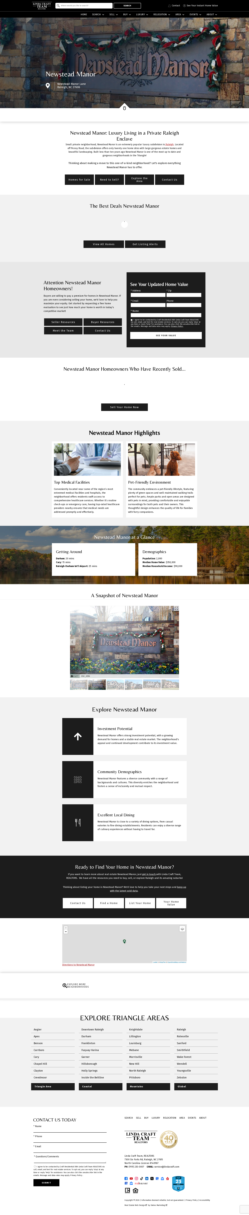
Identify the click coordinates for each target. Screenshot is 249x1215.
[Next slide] (177, 642)
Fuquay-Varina (90, 1050)
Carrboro (39, 1050)
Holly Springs (89, 1070)
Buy (146, 1118)
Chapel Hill (40, 1063)
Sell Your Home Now (124, 407)
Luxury (156, 1118)
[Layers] (182, 929)
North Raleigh (137, 1070)
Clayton (38, 1070)
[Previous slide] (72, 642)
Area (182, 1118)
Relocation (169, 1118)
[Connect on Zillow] (162, 1178)
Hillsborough (89, 1063)
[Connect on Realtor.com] (167, 1178)
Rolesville (183, 1036)
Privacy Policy (177, 326)
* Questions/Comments (46, 1156)
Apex (37, 1036)
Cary (36, 1056)
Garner (85, 1056)
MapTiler (163, 962)
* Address (136, 290)
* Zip (169, 290)
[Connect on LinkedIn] (146, 1178)
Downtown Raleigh (92, 1029)
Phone (170, 301)
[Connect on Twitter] (152, 1178)
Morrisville (135, 1056)
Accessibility (204, 1200)
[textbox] (85, 5)
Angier (38, 1029)
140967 (154, 1163)
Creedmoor (40, 1077)
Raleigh (169, 144)
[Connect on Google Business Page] (126, 1183)
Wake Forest (184, 1056)
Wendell (182, 1063)
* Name (135, 311)
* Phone (37, 1136)
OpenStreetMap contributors (177, 962)
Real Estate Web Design (135, 1205)
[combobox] (84, 6)
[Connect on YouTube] (131, 1178)
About (202, 1118)
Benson (38, 1043)
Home (84, 14)
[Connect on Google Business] (157, 1178)
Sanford (181, 1043)
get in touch (149, 874)
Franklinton (88, 1043)
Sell (138, 1118)
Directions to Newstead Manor (78, 965)
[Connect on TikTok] (141, 1178)
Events (192, 1118)
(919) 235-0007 (135, 1166)
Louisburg (135, 1043)
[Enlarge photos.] (176, 608)
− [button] (66, 931)
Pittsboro (134, 1077)
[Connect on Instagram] (136, 1178)
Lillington (135, 1036)
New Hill (134, 1063)
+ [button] (66, 927)
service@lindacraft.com (163, 1166)
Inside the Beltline (92, 1077)
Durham (86, 1036)
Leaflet (155, 962)
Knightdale (136, 1029)
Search (127, 5)
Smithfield (183, 1050)
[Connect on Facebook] (126, 1178)
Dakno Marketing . (159, 1205)
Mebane (134, 1050)
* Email (134, 301)
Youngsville (184, 1070)
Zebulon (182, 1077)
